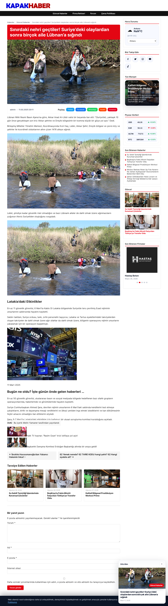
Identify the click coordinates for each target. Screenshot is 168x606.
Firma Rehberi (79, 13)
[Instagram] (143, 59)
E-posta (12, 558)
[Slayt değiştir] (137, 282)
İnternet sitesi (14, 568)
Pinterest (112, 110)
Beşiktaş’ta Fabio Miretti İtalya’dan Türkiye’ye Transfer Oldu (140, 161)
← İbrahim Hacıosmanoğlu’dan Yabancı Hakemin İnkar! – (28, 455)
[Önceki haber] (149, 84)
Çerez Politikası (108, 13)
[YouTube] (150, 59)
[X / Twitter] (135, 59)
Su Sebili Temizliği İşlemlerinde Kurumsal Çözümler (139, 156)
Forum (93, 13)
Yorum (11, 523)
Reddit (102, 110)
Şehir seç (132, 36)
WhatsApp (92, 110)
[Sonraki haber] (155, 84)
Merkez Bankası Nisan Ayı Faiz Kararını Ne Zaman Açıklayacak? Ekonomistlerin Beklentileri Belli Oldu (143, 172)
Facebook (80, 110)
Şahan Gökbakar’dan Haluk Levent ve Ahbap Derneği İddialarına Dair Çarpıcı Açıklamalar (142, 179)
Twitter (70, 110)
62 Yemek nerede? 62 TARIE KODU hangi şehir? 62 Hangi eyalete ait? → (88, 455)
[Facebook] (128, 59)
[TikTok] (128, 66)
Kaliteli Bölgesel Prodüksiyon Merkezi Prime (142, 166)
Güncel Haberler (60, 13)
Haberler (10, 22)
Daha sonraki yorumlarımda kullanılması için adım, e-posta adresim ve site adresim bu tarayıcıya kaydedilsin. (61, 582)
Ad (9, 547)
